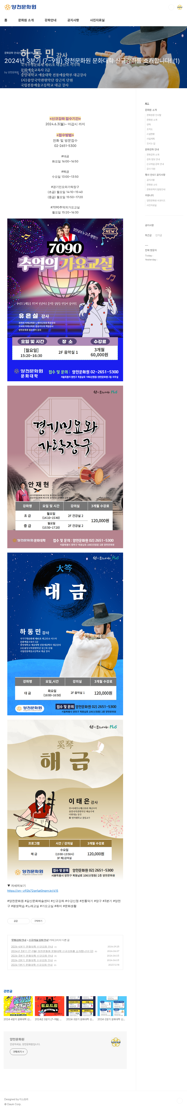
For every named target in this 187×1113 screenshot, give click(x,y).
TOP (180, 1101)
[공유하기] (21, 921)
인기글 (158, 235)
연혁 (149, 124)
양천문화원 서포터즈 (156, 200)
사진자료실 (97, 20)
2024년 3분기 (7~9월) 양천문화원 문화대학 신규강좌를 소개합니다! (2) (52, 951)
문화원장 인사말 (154, 115)
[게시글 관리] (25, 921)
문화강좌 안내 (19, 940)
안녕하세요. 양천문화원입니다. (25, 1044)
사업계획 (151, 138)
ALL (147, 103)
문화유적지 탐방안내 (156, 189)
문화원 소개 (26, 20)
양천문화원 (17, 1039)
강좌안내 (50, 20)
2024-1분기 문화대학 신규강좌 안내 (32, 964)
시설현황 (151, 134)
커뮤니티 (149, 195)
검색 (171, 7)
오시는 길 (151, 143)
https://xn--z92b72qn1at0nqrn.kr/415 (32, 890)
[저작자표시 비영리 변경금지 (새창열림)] (50, 921)
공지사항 (73, 20)
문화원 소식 (152, 184)
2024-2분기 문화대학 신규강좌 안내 (32, 960)
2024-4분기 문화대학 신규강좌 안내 (32, 946)
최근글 (148, 235)
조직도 (150, 129)
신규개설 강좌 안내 (38, 940)
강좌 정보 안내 (153, 159)
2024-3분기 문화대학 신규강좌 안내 (32, 955)
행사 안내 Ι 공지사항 (155, 174)
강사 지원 (151, 168)
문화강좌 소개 (153, 154)
